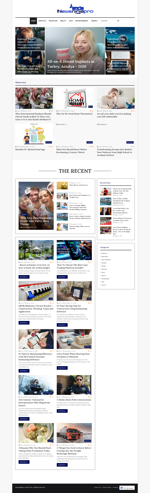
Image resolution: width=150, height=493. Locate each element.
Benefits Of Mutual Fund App (30, 149)
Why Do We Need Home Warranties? (74, 113)
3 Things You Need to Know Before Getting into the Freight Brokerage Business (74, 451)
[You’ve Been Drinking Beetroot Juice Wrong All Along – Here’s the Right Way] (105, 230)
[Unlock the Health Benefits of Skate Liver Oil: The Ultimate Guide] (105, 191)
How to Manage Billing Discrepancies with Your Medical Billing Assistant (78, 207)
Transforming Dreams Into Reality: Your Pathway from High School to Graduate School (114, 152)
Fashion (104, 263)
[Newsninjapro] (75, 8)
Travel (103, 285)
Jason (18, 111)
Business (104, 253)
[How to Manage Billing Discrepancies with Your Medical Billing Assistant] (62, 206)
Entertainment (82, 21)
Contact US (97, 487)
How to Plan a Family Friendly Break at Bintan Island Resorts (80, 217)
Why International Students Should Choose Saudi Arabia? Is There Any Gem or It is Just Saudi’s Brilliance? (33, 116)
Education (53, 21)
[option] (75, 51)
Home (33, 21)
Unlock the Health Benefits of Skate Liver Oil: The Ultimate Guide (122, 191)
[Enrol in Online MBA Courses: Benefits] (62, 227)
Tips (102, 282)
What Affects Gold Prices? (78, 185)
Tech (71, 21)
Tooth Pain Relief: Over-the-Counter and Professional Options (121, 211)
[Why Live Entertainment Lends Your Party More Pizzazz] (36, 206)
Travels (94, 21)
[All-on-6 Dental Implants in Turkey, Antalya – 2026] (75, 51)
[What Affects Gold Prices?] (62, 185)
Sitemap (115, 487)
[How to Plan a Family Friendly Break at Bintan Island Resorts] (62, 217)
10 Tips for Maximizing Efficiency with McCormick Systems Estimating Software (35, 357)
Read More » (24, 277)
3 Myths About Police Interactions (74, 399)
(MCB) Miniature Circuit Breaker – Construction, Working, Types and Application (36, 309)
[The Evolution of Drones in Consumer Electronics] (105, 221)
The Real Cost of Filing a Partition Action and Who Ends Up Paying (29, 69)
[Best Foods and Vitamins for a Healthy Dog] (62, 196)
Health (63, 21)
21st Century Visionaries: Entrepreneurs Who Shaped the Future (34, 402)
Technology (105, 278)
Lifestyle (42, 21)
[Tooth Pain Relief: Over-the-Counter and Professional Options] (105, 211)
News (103, 272)
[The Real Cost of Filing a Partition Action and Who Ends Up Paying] (30, 63)
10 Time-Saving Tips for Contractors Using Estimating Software (72, 309)
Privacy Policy (106, 487)
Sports (103, 275)
